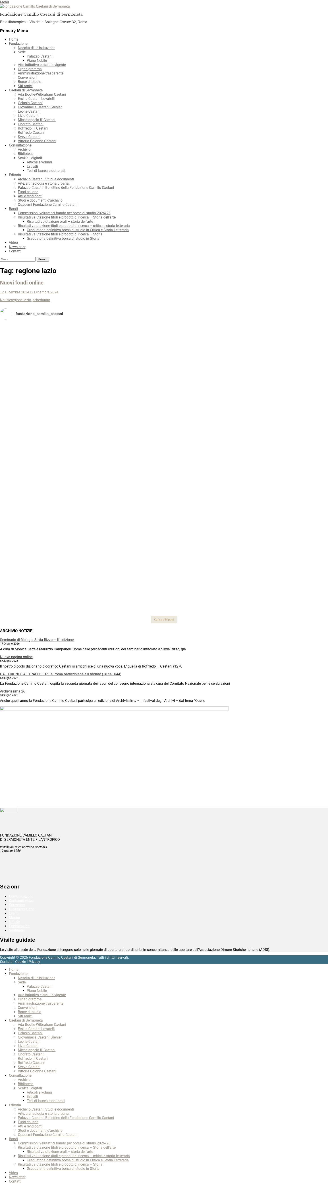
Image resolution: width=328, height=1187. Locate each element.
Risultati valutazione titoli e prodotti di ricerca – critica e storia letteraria (74, 226)
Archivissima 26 (12, 691)
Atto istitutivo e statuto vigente (42, 65)
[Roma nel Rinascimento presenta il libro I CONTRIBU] (164, 335)
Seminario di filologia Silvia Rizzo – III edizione (37, 640)
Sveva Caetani (29, 137)
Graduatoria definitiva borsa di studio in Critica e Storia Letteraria (78, 230)
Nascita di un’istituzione (36, 48)
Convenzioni (27, 77)
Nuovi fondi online (22, 283)
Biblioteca (25, 154)
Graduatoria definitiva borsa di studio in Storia (63, 238)
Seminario (17, 930)
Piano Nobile (37, 60)
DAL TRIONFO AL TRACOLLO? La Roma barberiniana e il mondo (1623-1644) (60, 674)
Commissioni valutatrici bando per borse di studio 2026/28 (64, 213)
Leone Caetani (29, 111)
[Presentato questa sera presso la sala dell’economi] (273, 581)
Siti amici (25, 86)
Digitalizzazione (21, 909)
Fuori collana (28, 192)
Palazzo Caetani (39, 56)
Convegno (17, 905)
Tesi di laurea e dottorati (46, 171)
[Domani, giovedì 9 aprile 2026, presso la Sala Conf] (273, 394)
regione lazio (21, 300)
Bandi (13, 209)
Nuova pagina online (16, 657)
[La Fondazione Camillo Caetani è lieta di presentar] (164, 399)
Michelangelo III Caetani (37, 120)
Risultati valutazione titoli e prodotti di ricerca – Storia (60, 234)
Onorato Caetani (31, 124)
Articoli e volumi (39, 162)
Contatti (15, 251)
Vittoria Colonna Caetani (37, 141)
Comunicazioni (21, 896)
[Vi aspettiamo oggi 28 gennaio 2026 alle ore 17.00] (54, 581)
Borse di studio (29, 82)
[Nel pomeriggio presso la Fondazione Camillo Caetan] (164, 368)
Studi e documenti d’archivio (40, 200)
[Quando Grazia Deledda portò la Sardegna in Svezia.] (164, 424)
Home (13, 39)
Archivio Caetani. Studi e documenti (46, 179)
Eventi (14, 913)
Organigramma (30, 69)
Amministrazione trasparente (40, 73)
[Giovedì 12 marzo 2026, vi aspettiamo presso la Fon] (54, 452)
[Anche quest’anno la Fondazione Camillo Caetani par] (54, 342)
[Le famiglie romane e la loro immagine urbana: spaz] (54, 388)
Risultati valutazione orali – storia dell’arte (60, 221)
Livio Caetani (28, 115)
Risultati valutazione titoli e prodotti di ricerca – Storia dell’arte (67, 217)
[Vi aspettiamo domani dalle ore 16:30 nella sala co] (164, 500)
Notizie (5, 300)
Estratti (32, 166)
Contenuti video (21, 900)
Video (13, 243)
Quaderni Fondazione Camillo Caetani (47, 204)
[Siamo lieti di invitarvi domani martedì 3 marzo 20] (273, 431)
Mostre (14, 917)
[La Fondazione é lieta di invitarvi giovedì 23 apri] (273, 370)
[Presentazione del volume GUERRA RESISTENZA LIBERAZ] (273, 329)
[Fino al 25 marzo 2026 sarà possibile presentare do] (54, 502)
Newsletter (17, 247)
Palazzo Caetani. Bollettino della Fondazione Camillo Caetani (66, 187)
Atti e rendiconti (30, 196)
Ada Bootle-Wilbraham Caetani (42, 94)
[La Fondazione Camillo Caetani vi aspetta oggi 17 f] (273, 519)
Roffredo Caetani (31, 132)
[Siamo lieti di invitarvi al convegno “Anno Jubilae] (164, 581)
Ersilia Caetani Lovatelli (36, 99)
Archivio (24, 149)
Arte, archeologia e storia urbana (43, 183)
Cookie (20, 962)
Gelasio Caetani (30, 103)
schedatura (41, 300)
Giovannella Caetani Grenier (40, 107)
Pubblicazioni (19, 926)
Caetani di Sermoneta (26, 90)
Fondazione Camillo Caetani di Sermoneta (41, 14)
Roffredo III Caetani (33, 128)
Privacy (34, 962)
